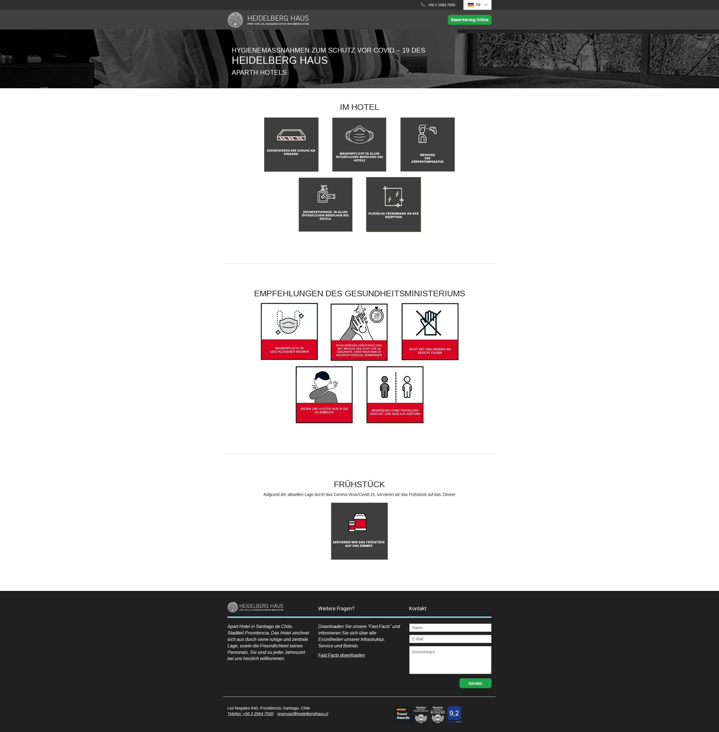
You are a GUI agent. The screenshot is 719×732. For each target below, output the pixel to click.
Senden (475, 683)
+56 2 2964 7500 (441, 5)
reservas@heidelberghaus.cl (302, 713)
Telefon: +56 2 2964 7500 (250, 713)
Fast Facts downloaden (341, 655)
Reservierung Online (469, 19)
